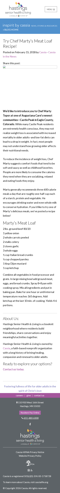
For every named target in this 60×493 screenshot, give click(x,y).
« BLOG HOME (10, 29)
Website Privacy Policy (30, 455)
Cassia (42, 52)
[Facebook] (30, 424)
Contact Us (39, 395)
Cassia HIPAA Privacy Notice (30, 452)
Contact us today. (13, 369)
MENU (50, 9)
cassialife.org (41, 482)
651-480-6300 (31, 418)
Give (29, 395)
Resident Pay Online (30, 412)
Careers (19, 395)
